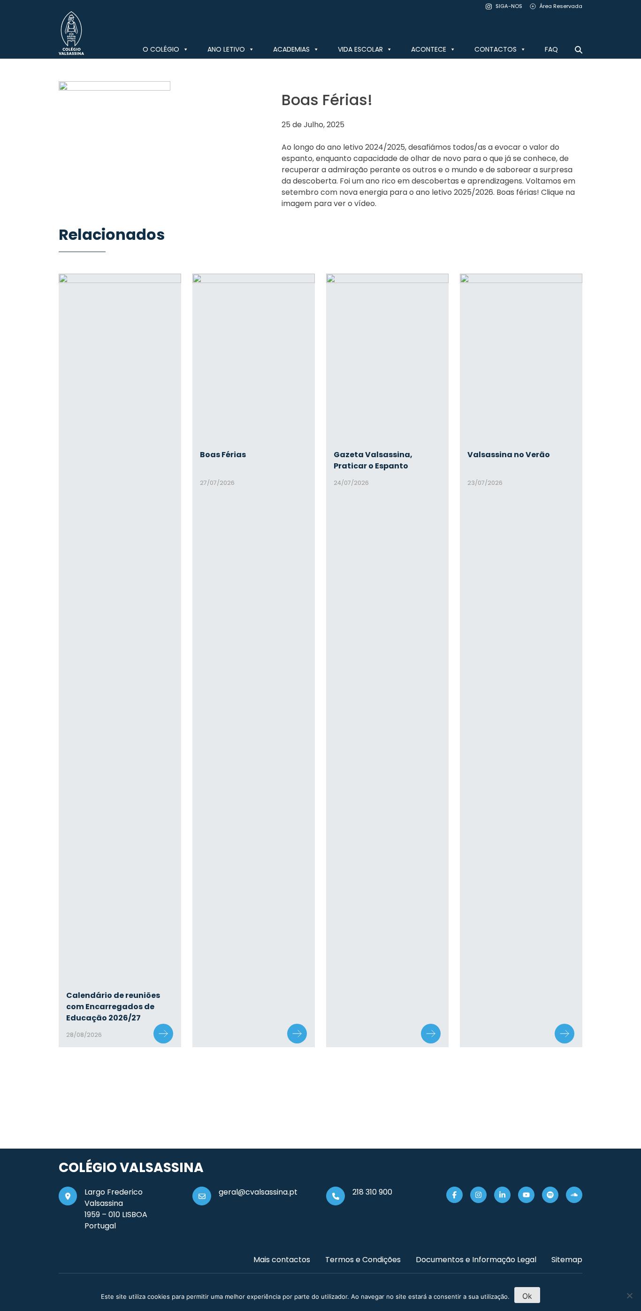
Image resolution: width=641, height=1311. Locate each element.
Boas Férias (223, 454)
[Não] (629, 1295)
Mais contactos (281, 1259)
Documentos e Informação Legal (476, 1259)
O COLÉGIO (161, 49)
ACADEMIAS (291, 49)
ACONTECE (428, 49)
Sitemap (566, 1259)
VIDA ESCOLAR (360, 49)
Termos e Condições (363, 1259)
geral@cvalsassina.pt (258, 1192)
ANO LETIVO (226, 49)
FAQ (551, 49)
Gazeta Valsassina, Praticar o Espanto (373, 460)
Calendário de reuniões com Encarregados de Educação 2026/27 (113, 1006)
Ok (527, 1296)
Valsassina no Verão (508, 454)
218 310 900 (372, 1192)
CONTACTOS (495, 49)
